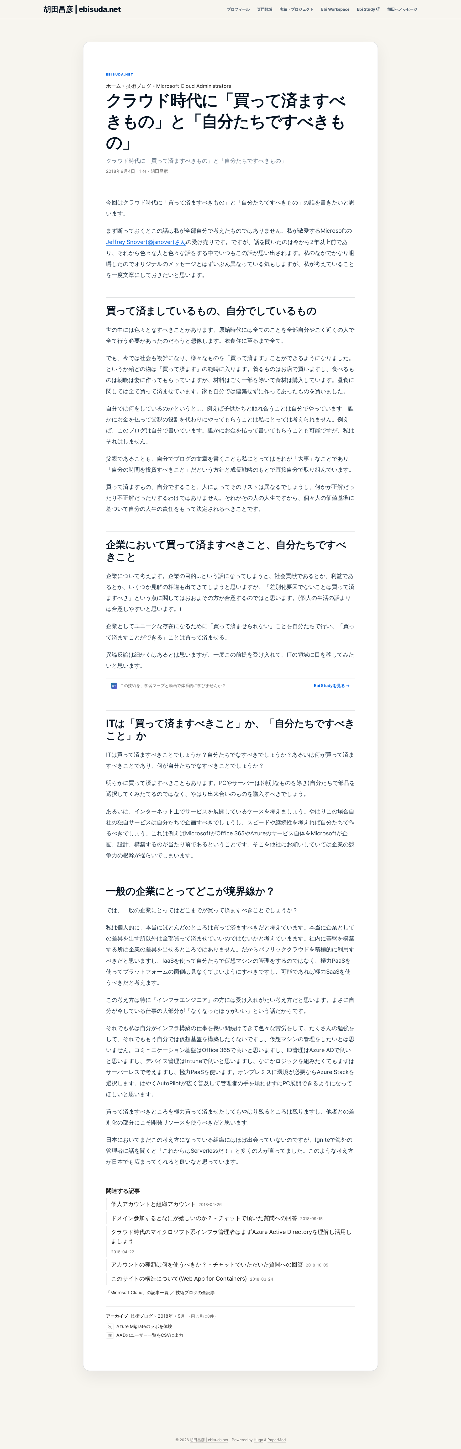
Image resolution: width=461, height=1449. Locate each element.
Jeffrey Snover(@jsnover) (140, 242)
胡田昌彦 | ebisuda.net (82, 9)
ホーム (113, 86)
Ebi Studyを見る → (332, 685)
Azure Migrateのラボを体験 (144, 1326)
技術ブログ (138, 86)
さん (180, 242)
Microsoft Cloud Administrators (193, 86)
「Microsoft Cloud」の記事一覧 (137, 1292)
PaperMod (277, 1439)
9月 (181, 1316)
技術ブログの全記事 (195, 1292)
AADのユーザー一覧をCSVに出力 (149, 1335)
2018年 (165, 1316)
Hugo (258, 1439)
